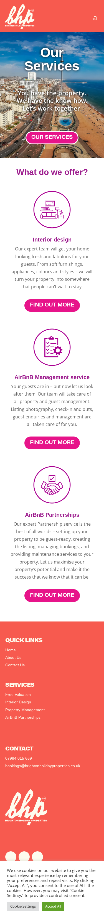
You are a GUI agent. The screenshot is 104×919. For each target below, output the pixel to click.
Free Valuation (18, 694)
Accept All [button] (53, 906)
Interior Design (18, 702)
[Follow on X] (24, 856)
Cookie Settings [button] (23, 906)
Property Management (25, 710)
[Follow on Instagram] (37, 856)
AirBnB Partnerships (22, 717)
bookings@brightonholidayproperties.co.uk (42, 766)
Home (10, 650)
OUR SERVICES (52, 137)
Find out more (52, 305)
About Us (13, 657)
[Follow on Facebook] (10, 856)
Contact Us (15, 665)
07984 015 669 (18, 758)
